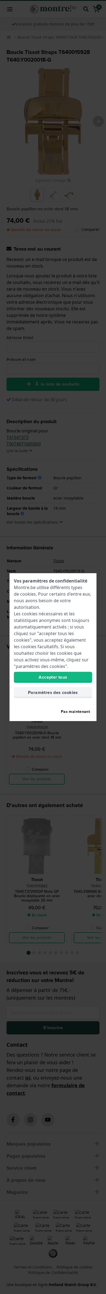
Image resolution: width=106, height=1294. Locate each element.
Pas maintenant (75, 712)
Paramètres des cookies (53, 692)
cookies (28, 594)
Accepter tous (53, 677)
